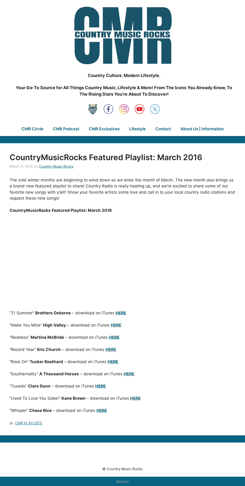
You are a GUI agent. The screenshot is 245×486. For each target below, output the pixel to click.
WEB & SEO (122, 481)
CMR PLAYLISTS (28, 423)
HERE (121, 313)
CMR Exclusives (104, 128)
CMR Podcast (66, 128)
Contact (163, 128)
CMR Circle (32, 128)
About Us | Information (202, 128)
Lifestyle (137, 128)
